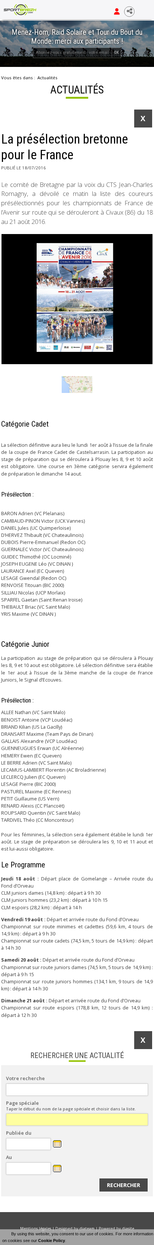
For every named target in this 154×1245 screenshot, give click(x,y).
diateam (87, 1228)
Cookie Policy (51, 1240)
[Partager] (129, 12)
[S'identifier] (116, 11)
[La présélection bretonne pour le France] (77, 299)
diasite (128, 1228)
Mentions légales (35, 1228)
